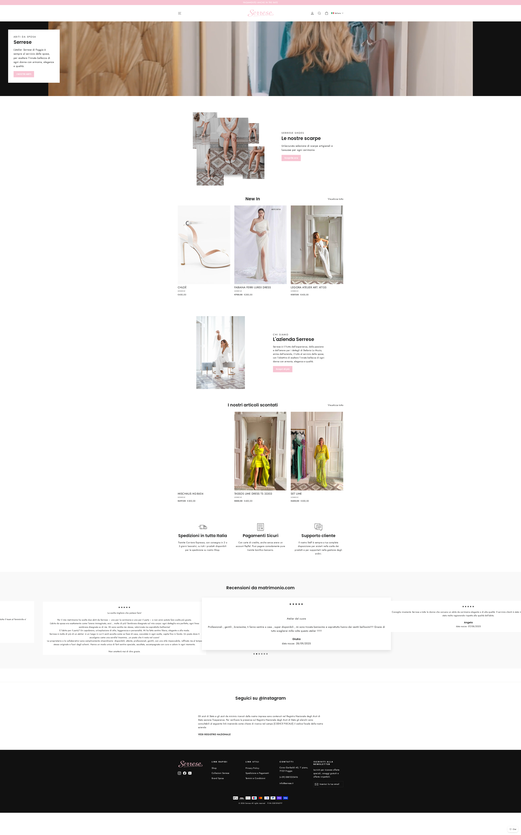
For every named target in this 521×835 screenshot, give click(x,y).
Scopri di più (283, 369)
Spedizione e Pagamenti (257, 773)
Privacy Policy (252, 768)
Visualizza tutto (335, 199)
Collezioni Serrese (220, 773)
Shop (214, 768)
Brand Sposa (218, 778)
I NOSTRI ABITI (23, 74)
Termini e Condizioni (255, 778)
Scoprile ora (291, 157)
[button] (337, 13)
